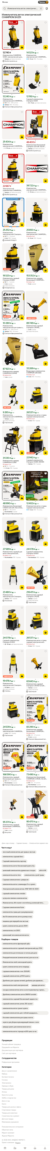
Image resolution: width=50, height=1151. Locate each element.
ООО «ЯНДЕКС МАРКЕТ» (16, 1140)
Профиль (45, 1148)
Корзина (35, 1148)
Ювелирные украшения (10, 1122)
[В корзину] (22, 47)
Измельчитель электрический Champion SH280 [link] (12, 233)
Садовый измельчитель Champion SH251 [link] (34, 100)
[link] (19, 852)
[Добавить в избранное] (22, 22)
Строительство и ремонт (10, 1116)
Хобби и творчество (9, 1098)
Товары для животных (9, 1113)
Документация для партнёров (12, 1050)
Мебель (4, 1074)
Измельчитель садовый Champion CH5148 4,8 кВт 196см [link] (35, 685)
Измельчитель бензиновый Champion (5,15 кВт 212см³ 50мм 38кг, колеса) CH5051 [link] (36, 145)
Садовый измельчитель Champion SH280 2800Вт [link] (35, 461)
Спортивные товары (9, 1110)
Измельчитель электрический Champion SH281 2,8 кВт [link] (12, 595)
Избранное (25, 1148)
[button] (46, 8)
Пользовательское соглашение (12, 1127)
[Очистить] (41, 8)
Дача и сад (6, 1101)
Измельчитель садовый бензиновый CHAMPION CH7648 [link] (11, 825)
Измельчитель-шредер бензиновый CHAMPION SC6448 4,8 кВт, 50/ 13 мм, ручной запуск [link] (35, 279)
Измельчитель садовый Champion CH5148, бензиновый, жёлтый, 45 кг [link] (35, 326)
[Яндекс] (18, 1143)
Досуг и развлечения (9, 1071)
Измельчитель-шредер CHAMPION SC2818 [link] (11, 461)
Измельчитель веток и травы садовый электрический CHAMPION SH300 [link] (36, 416)
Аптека (4, 1092)
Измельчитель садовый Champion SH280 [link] (11, 279)
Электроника (6, 1083)
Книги (4, 1104)
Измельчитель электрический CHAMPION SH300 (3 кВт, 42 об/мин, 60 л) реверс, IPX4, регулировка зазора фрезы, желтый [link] (13, 730)
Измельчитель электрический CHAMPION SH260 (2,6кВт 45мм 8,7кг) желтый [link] (12, 416)
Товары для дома (8, 1089)
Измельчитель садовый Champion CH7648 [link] (34, 825)
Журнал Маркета (8, 1136)
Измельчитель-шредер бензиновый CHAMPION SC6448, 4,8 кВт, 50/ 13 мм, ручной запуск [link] (35, 730)
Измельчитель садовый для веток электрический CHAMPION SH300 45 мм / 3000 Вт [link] (12, 552)
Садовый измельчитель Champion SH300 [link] (34, 552)
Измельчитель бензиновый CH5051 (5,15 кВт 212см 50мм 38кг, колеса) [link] (13, 507)
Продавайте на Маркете (10, 1047)
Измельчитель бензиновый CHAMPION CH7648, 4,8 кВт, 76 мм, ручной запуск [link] (36, 778)
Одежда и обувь (7, 1086)
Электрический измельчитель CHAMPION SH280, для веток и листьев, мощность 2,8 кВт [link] (13, 189)
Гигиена (5, 1080)
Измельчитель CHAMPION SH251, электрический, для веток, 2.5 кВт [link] (12, 56)
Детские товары (7, 1119)
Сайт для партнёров (9, 1053)
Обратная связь (7, 1130)
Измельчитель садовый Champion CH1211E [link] (34, 595)
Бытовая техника (8, 1077)
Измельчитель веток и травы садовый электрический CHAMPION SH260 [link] (36, 507)
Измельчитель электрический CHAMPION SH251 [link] (36, 56)
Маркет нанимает (8, 1133)
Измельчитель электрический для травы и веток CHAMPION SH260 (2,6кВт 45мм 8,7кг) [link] (12, 326)
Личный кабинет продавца (11, 1044)
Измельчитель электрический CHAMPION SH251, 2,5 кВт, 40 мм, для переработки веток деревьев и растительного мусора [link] (13, 100)
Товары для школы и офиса (11, 1107)
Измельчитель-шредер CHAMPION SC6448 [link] (11, 372)
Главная (5, 1148)
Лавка (15, 1148)
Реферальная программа (10, 1062)
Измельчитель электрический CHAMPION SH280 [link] (36, 233)
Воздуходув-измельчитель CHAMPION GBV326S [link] (35, 372)
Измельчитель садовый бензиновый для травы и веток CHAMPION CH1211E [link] (12, 778)
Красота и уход (7, 1095)
